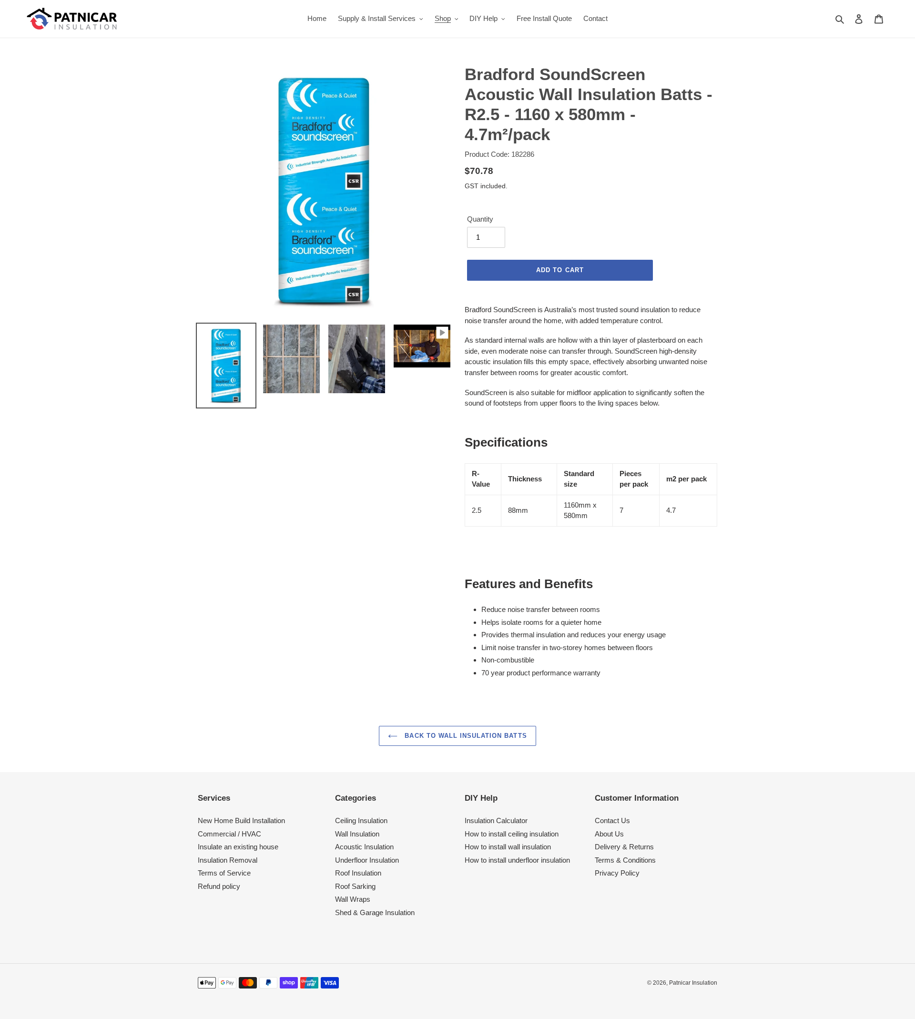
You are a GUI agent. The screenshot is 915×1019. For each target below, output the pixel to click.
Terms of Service (224, 873)
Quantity (480, 219)
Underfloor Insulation (367, 860)
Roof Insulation (358, 873)
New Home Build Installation (241, 820)
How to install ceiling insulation (512, 834)
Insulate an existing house (238, 847)
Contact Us (612, 820)
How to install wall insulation (508, 847)
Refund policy (219, 886)
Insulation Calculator (496, 820)
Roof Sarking (355, 886)
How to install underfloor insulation (517, 860)
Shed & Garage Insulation (375, 912)
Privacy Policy (617, 873)
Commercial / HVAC (229, 834)
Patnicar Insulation (693, 982)
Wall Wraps (352, 899)
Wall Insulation (357, 834)
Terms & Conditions (625, 860)
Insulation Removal (227, 860)
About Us (609, 834)
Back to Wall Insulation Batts (464, 735)
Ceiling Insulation (361, 820)
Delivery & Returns (624, 847)
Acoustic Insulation (364, 847)
